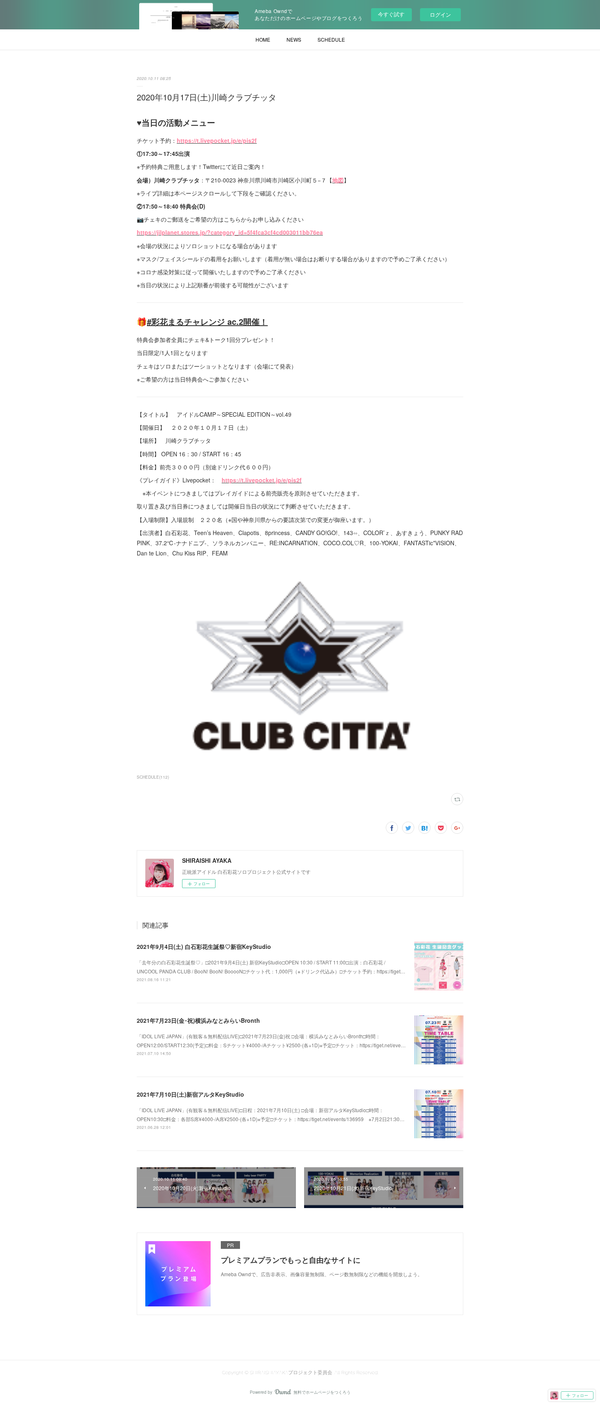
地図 (338, 180)
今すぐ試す (391, 14)
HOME (263, 39)
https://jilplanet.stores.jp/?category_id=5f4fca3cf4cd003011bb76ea (230, 232)
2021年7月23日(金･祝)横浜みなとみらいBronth (198, 1020)
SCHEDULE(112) (153, 777)
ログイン (440, 14)
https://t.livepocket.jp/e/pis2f (217, 140)
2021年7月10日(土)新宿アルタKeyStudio (190, 1094)
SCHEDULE (331, 39)
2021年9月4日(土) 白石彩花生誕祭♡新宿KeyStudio (204, 946)
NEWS (294, 39)
